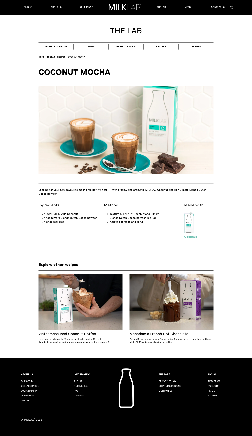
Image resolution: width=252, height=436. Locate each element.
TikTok (211, 391)
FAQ (76, 391)
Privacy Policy (167, 381)
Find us (28, 7)
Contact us (165, 391)
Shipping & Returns (170, 386)
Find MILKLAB (81, 386)
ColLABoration (30, 386)
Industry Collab (56, 46)
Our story (27, 381)
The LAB (51, 57)
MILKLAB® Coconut (66, 214)
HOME (41, 57)
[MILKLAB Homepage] (125, 7)
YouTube (212, 396)
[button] (56, 7)
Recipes (161, 46)
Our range (27, 396)
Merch (188, 7)
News (91, 46)
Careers (79, 396)
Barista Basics (125, 46)
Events (196, 46)
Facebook (213, 386)
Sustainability (29, 391)
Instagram (214, 381)
